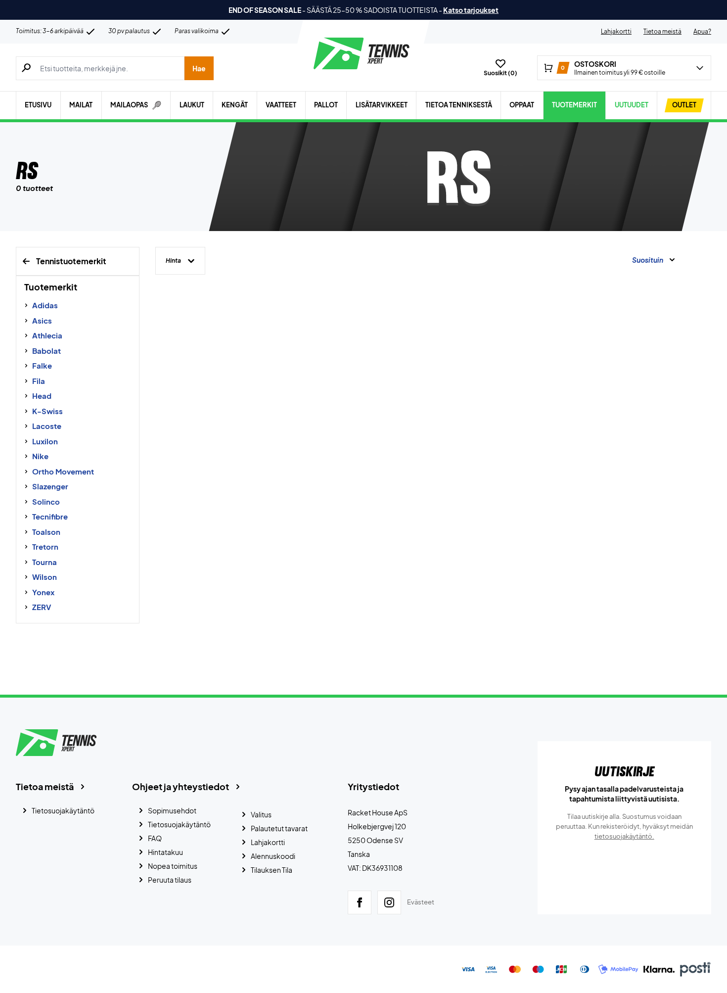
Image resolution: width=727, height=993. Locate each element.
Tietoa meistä (662, 31)
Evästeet (420, 902)
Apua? (702, 31)
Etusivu (38, 105)
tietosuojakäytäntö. (624, 836)
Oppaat (521, 105)
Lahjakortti (616, 31)
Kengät (235, 105)
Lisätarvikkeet (382, 105)
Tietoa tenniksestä (458, 105)
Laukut (192, 105)
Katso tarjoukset (471, 9)
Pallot (326, 105)
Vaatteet (281, 105)
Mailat (80, 105)
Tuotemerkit (574, 105)
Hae (199, 68)
